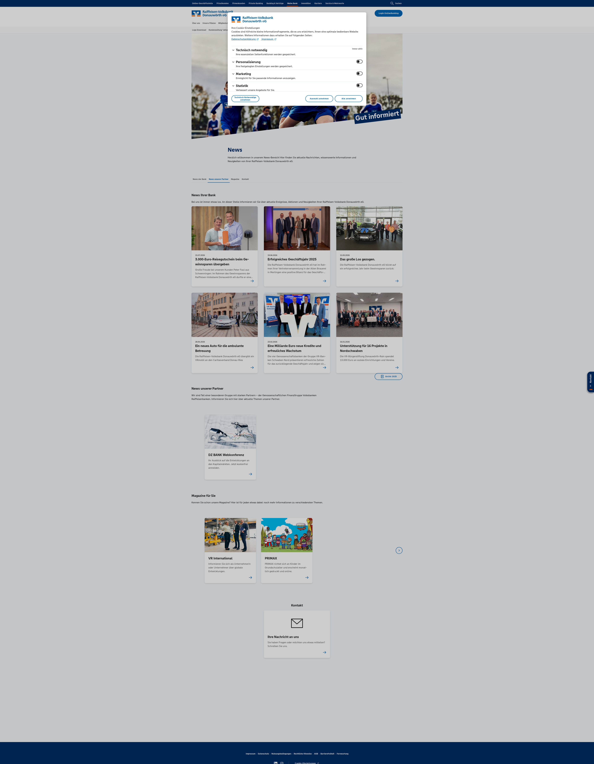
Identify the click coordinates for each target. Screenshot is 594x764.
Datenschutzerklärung (243, 39)
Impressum (267, 39)
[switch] (359, 61)
